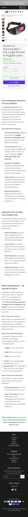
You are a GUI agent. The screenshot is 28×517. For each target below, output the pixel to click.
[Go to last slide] (6, 40)
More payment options (14, 86)
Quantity (5, 67)
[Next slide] (25, 40)
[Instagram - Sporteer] (15, 490)
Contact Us (14, 486)
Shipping (5, 63)
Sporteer (9, 509)
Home (3, 15)
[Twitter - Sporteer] (13, 490)
